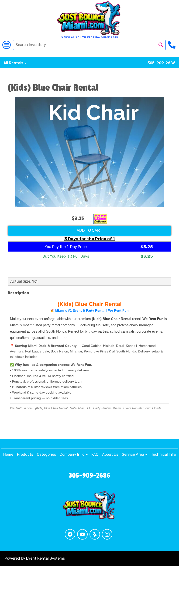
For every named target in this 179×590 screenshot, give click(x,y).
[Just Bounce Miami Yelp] (95, 534)
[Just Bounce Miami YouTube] (82, 534)
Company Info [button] (72, 454)
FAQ (94, 454)
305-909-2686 (162, 63)
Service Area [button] (133, 454)
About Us (110, 454)
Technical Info (163, 454)
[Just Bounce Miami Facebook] (70, 534)
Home (8, 454)
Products (25, 454)
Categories (46, 454)
